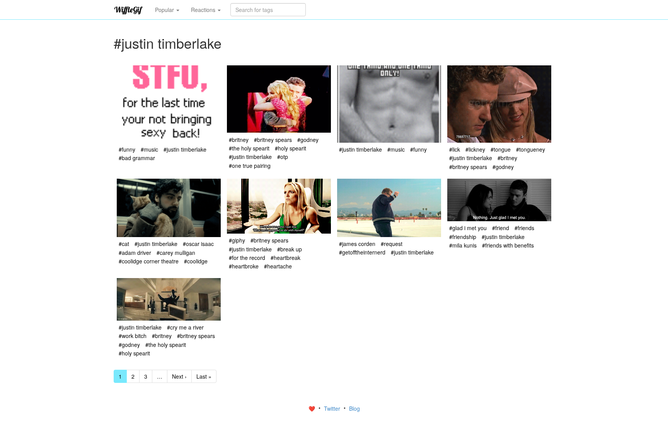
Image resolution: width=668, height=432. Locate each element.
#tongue (501, 149)
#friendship (462, 237)
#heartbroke (244, 266)
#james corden (357, 244)
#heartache (278, 266)
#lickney (475, 149)
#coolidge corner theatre (149, 261)
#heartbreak (285, 257)
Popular (165, 10)
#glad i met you (468, 228)
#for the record (247, 257)
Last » (203, 376)
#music (149, 149)
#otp (282, 157)
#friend (500, 228)
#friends (524, 228)
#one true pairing (250, 165)
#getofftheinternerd (362, 252)
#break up (289, 249)
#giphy (237, 240)
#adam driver (135, 252)
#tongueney (530, 149)
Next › (179, 376)
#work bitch (133, 336)
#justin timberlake (185, 149)
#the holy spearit (249, 148)
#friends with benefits (508, 245)
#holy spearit (290, 148)
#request (391, 244)
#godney (308, 139)
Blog (354, 408)
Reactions (204, 10)
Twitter (333, 408)
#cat (124, 244)
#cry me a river (185, 327)
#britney (239, 139)
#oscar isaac (198, 244)
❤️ (312, 408)
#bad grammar (137, 158)
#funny (127, 149)
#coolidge (196, 261)
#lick (454, 149)
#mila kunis (463, 245)
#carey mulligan (176, 252)
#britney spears (273, 139)
